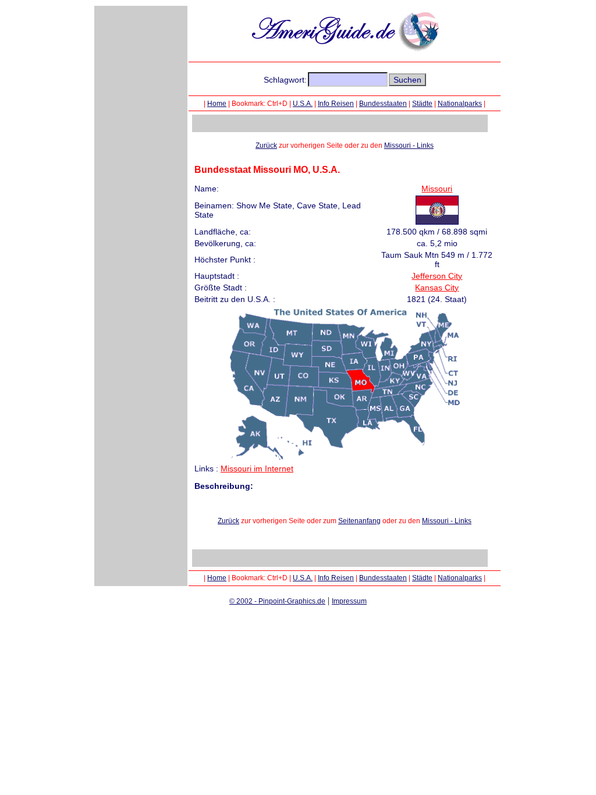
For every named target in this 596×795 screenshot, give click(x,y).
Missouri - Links (409, 145)
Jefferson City (436, 276)
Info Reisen (336, 104)
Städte (422, 104)
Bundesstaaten (383, 104)
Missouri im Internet (257, 468)
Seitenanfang (359, 521)
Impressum (349, 601)
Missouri (436, 188)
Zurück (266, 145)
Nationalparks (460, 104)
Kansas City (437, 287)
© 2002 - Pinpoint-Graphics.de (277, 601)
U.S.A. (303, 104)
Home (216, 104)
